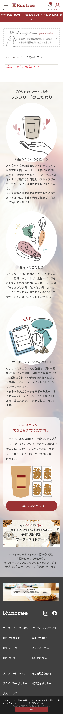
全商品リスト (34, 57)
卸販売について (40, 658)
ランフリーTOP (12, 57)
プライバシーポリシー (16, 703)
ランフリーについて (14, 673)
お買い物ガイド (11, 638)
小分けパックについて (44, 628)
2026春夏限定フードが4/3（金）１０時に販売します (31, 17)
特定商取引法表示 (42, 673)
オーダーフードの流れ (15, 628)
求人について (10, 693)
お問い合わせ (10, 658)
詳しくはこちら (31, 506)
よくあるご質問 (40, 648)
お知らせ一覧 (10, 648)
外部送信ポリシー (42, 683)
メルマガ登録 (39, 638)
